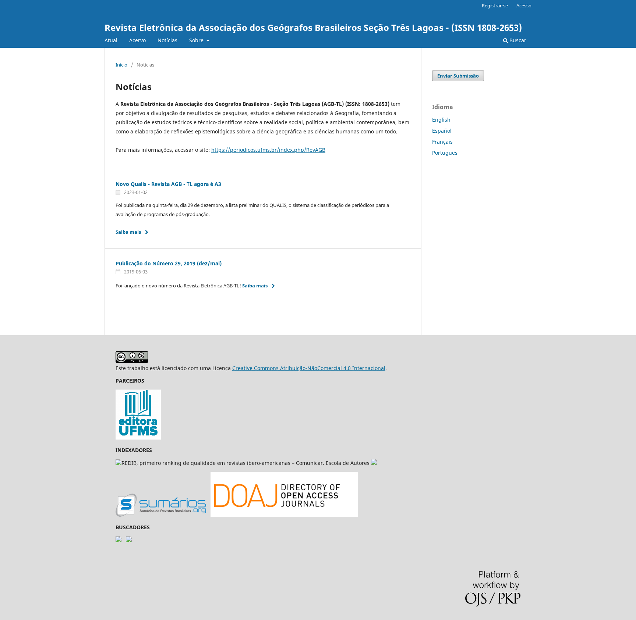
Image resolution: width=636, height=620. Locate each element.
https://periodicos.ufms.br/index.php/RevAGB (268, 149)
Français (442, 141)
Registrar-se (495, 5)
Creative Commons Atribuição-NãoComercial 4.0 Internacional (308, 368)
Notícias (167, 40)
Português (444, 152)
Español (442, 130)
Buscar (517, 40)
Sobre (197, 40)
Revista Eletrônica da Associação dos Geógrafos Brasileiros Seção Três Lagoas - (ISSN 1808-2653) (313, 27)
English (441, 119)
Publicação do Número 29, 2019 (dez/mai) (169, 263)
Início (121, 64)
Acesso (523, 5)
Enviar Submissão (458, 75)
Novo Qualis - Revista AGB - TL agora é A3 (168, 183)
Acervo (137, 40)
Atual (111, 40)
